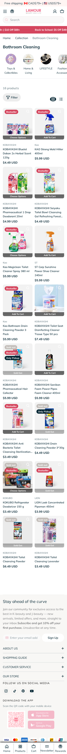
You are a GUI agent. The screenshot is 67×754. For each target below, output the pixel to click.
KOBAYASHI (9, 144)
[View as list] (61, 99)
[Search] (6, 19)
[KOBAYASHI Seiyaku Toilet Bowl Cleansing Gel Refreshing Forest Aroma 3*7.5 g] (49, 181)
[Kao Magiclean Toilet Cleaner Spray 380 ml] (18, 240)
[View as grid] (53, 99)
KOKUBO (8, 498)
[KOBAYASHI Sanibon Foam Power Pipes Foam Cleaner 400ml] (49, 358)
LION (37, 498)
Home (7, 38)
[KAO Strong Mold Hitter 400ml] (49, 123)
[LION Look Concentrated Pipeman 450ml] (49, 476)
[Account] (55, 11)
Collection (21, 38)
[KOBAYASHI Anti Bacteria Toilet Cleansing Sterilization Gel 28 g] (18, 417)
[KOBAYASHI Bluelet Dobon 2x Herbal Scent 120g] (18, 123)
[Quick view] (28, 111)
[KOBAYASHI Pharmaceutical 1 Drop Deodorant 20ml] (18, 181)
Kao (37, 144)
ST (36, 262)
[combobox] (33, 19)
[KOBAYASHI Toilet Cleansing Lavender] (49, 530)
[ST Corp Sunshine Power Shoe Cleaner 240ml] (49, 240)
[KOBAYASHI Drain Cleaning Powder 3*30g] (49, 417)
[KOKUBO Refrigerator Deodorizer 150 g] (18, 476)
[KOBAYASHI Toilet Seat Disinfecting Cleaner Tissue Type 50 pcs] (49, 299)
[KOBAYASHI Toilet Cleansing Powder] (18, 530)
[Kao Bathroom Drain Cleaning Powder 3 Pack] (18, 299)
